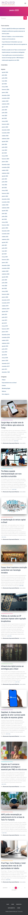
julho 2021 (4, 245)
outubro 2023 (5, 170)
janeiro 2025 (5, 127)
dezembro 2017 (6, 363)
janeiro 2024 (5, 161)
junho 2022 (4, 216)
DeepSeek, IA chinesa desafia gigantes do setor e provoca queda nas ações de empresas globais (13, 715)
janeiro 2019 (5, 331)
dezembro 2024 (6, 130)
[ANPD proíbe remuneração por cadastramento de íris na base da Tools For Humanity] (14, 800)
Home (12, 904)
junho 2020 (4, 282)
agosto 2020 (5, 277)
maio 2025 (4, 115)
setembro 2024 (5, 138)
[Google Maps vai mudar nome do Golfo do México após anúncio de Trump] (14, 408)
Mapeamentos (11, 908)
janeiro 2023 (5, 196)
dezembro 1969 (6, 372)
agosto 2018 (5, 346)
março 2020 (5, 291)
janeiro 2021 (5, 262)
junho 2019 (4, 317)
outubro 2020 (5, 271)
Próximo (14, 890)
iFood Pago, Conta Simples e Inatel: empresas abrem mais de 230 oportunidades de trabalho (13, 865)
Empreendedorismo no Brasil (9, 382)
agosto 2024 (5, 141)
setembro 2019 (5, 308)
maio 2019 (4, 320)
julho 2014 (4, 369)
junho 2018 (4, 349)
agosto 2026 (5, 72)
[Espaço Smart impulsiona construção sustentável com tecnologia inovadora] (14, 553)
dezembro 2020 (6, 265)
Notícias (4, 391)
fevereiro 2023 (5, 193)
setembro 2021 (5, 239)
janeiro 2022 (5, 228)
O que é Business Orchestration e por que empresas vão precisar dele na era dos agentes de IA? (14, 44)
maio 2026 (4, 81)
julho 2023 (4, 179)
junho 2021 (4, 248)
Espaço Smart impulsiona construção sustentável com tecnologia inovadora (14, 570)
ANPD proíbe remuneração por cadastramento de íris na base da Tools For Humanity (12, 817)
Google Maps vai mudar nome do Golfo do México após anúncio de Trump (12, 425)
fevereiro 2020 (5, 294)
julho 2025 (4, 109)
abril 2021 (4, 253)
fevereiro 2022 (5, 225)
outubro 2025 (5, 101)
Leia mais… (16, 440)
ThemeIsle (20, 911)
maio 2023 (4, 184)
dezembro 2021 (6, 230)
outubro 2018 (5, 340)
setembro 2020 (5, 274)
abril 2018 (4, 354)
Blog (8, 904)
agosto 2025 (5, 106)
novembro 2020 (6, 268)
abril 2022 (4, 219)
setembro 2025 (5, 104)
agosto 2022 (5, 210)
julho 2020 (4, 279)
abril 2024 (4, 153)
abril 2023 (4, 187)
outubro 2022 (5, 204)
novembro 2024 (6, 132)
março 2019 (5, 326)
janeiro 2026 (5, 92)
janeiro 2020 (5, 297)
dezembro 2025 (6, 95)
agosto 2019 (5, 311)
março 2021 (5, 256)
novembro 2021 (6, 233)
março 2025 (5, 121)
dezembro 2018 (6, 334)
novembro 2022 (6, 202)
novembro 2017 (6, 366)
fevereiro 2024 (5, 158)
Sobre (18, 908)
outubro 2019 (5, 305)
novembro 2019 (6, 302)
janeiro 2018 (5, 360)
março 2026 (5, 86)
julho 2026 (4, 75)
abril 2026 (4, 83)
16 (24, 887)
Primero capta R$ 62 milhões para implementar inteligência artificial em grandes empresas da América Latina (13, 31)
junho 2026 (4, 78)
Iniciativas (18, 904)
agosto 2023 (5, 176)
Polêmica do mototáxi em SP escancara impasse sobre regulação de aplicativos (13, 618)
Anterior (5, 887)
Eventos (4, 385)
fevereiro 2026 (5, 89)
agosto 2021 (5, 242)
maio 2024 (4, 150)
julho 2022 (4, 213)
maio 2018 (4, 351)
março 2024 (5, 155)
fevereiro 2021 (5, 259)
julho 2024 (4, 144)
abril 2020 (4, 288)
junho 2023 (4, 181)
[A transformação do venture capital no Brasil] (14, 505)
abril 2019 (4, 323)
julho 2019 (4, 314)
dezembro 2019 (6, 300)
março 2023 (5, 190)
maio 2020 (4, 285)
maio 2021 (4, 251)
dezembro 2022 (6, 199)
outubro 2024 (5, 135)
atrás (22, 443)
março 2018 (5, 357)
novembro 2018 (6, 337)
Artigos (4, 379)
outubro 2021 (5, 236)
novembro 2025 (6, 98)
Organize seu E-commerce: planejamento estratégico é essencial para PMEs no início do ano (14, 767)
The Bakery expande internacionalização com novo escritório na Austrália (11, 474)
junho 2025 (4, 112)
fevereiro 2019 (5, 328)
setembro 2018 (5, 343)
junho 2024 (4, 147)
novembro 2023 (6, 167)
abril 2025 (4, 118)
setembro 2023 (5, 173)
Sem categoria (5, 394)
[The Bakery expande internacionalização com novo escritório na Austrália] (14, 457)
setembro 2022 (5, 207)
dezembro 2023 (6, 164)
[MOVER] (8, 3)
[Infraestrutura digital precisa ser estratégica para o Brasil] (14, 652)
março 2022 (5, 222)
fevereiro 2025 (5, 124)
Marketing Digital (6, 388)
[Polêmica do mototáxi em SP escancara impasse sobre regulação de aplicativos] (14, 602)
